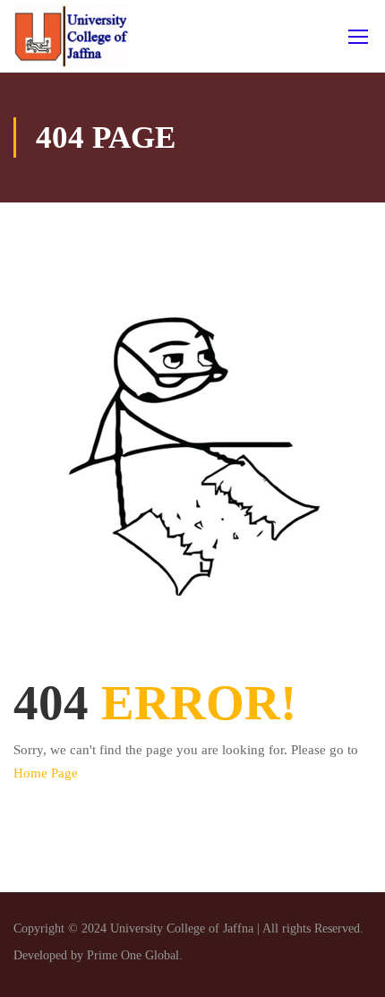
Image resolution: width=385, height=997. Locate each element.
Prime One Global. (135, 955)
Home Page (45, 773)
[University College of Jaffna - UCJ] (71, 36)
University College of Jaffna (183, 928)
